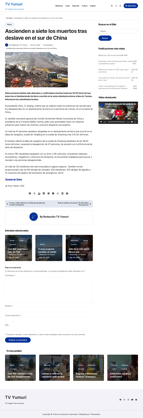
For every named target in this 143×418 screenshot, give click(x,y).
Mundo (9, 24)
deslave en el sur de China (47, 48)
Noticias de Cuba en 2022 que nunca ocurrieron (114, 70)
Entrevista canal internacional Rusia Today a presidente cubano (116, 62)
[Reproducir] (101, 122)
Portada (9, 18)
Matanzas (59, 6)
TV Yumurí (13, 4)
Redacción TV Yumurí (55, 216)
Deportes (75, 6)
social (21, 240)
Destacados (74, 240)
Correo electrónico (13, 315)
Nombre (9, 306)
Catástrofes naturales (15, 48)
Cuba (68, 6)
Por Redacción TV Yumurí (18, 45)
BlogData (83, 414)
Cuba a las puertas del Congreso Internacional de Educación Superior (113, 87)
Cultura (84, 6)
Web (7, 325)
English (93, 6)
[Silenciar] (132, 122)
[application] (118, 113)
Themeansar (95, 414)
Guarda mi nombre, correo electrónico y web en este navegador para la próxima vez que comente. (46, 334)
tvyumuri (13, 244)
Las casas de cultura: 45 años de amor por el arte (114, 79)
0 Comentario (48, 45)
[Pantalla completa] (135, 122)
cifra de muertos (30, 48)
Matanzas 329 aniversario (109, 55)
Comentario (10, 275)
